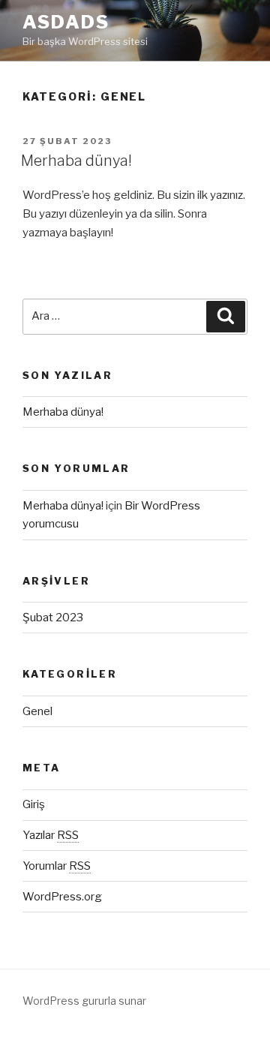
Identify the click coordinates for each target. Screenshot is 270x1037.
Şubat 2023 (52, 617)
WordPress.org (62, 896)
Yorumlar (56, 866)
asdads (66, 22)
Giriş (33, 804)
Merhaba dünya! (76, 161)
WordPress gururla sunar (84, 1000)
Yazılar (50, 835)
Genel (37, 711)
